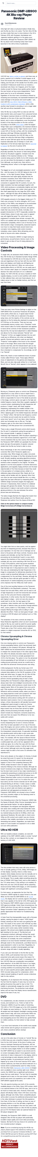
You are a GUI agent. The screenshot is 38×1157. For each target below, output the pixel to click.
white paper (20, 124)
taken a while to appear (17, 76)
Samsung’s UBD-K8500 (21, 1068)
